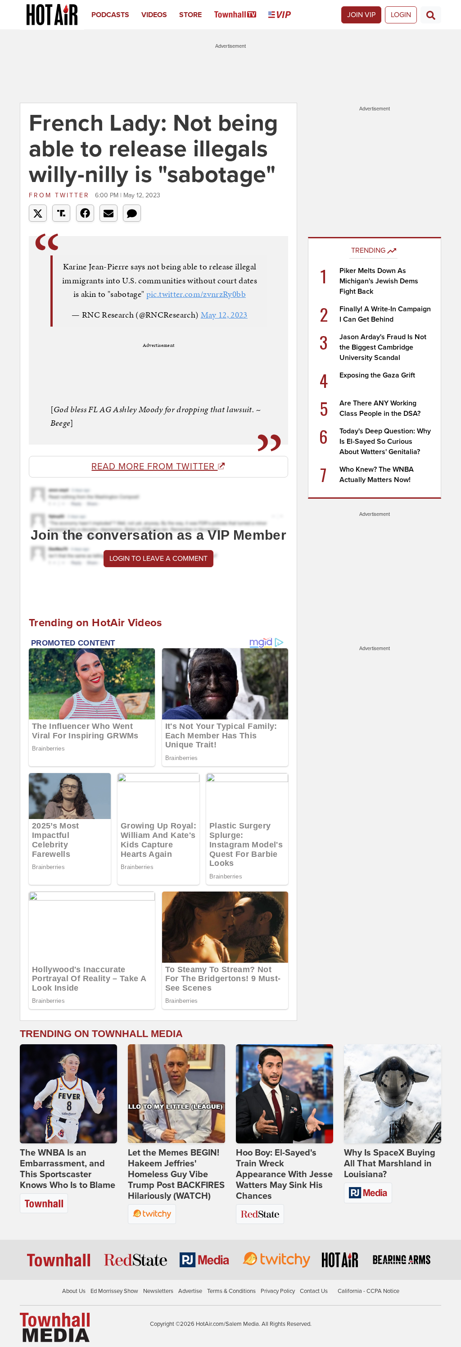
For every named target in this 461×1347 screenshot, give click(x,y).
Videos (154, 14)
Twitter (61, 195)
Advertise (190, 1291)
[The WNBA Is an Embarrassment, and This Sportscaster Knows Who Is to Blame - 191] (68, 1093)
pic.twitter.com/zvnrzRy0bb (196, 294)
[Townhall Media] (55, 1327)
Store (190, 14)
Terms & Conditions (231, 1291)
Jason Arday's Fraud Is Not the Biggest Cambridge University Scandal (382, 347)
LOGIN (401, 14)
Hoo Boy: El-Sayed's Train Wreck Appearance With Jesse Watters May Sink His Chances (284, 1174)
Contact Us (314, 1291)
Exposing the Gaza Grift (377, 375)
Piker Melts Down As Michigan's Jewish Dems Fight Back (378, 281)
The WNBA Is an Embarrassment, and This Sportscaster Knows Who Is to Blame (67, 1169)
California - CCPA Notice (368, 1291)
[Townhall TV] (241, 14)
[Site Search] (430, 14)
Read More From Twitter (154, 466)
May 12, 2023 (224, 315)
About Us (74, 1291)
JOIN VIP (361, 14)
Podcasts (110, 14)
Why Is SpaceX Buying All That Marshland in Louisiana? (389, 1163)
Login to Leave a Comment (158, 558)
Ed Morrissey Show (114, 1291)
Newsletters (158, 1291)
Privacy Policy (278, 1291)
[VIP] (285, 14)
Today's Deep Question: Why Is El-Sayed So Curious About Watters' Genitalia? (385, 441)
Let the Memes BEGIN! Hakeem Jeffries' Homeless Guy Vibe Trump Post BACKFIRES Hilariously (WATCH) (176, 1174)
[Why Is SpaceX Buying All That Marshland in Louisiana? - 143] (392, 1093)
